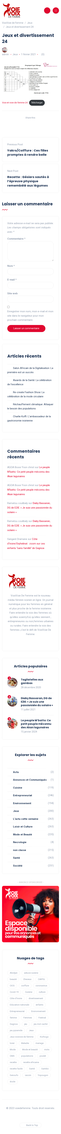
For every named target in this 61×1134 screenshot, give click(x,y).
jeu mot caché (40, 1024)
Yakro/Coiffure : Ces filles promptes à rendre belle (27, 152)
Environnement (22, 803)
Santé (16, 857)
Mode (13, 1049)
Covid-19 (14, 992)
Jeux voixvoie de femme (21, 1037)
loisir (12, 1043)
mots (46, 1049)
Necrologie (19, 842)
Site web (12, 293)
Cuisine (17, 787)
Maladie (25, 1043)
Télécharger (37, 102)
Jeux (15, 54)
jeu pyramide (16, 1030)
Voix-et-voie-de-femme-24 (14, 102)
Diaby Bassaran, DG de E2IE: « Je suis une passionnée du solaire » (29, 508)
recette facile (16, 1068)
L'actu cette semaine (25, 818)
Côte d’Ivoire (16, 998)
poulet (43, 1056)
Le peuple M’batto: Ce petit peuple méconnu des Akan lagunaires (28, 472)
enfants (39, 1004)
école (12, 1081)
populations (27, 1056)
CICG (12, 985)
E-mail (12, 279)
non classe (19, 850)
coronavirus (41, 985)
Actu (16, 772)
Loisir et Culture (23, 826)
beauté (13, 979)
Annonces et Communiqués (30, 779)
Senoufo (14, 1075)
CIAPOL (41, 979)
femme (13, 1017)
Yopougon (43, 1075)
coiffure (25, 985)
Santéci (45, 1068)
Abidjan (13, 973)
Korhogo (44, 1037)
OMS (12, 1056)
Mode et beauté (30, 1049)
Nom (11, 265)
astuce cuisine (31, 973)
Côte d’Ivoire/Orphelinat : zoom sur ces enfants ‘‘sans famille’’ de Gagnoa (26, 544)
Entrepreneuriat (22, 795)
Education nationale (19, 1004)
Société (17, 865)
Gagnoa (14, 1024)
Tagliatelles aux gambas (32, 681)
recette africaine (31, 1062)
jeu (25, 1024)
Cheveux (27, 979)
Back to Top (32, 1125)
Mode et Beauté (22, 834)
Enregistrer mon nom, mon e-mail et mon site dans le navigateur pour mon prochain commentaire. (30, 315)
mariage (40, 1043)
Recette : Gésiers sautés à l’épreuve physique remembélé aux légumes (28, 181)
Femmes (27, 1017)
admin (5, 54)
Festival (42, 1017)
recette (13, 1062)
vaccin (28, 1075)
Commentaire (16, 238)
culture (42, 992)
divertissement (36, 998)
